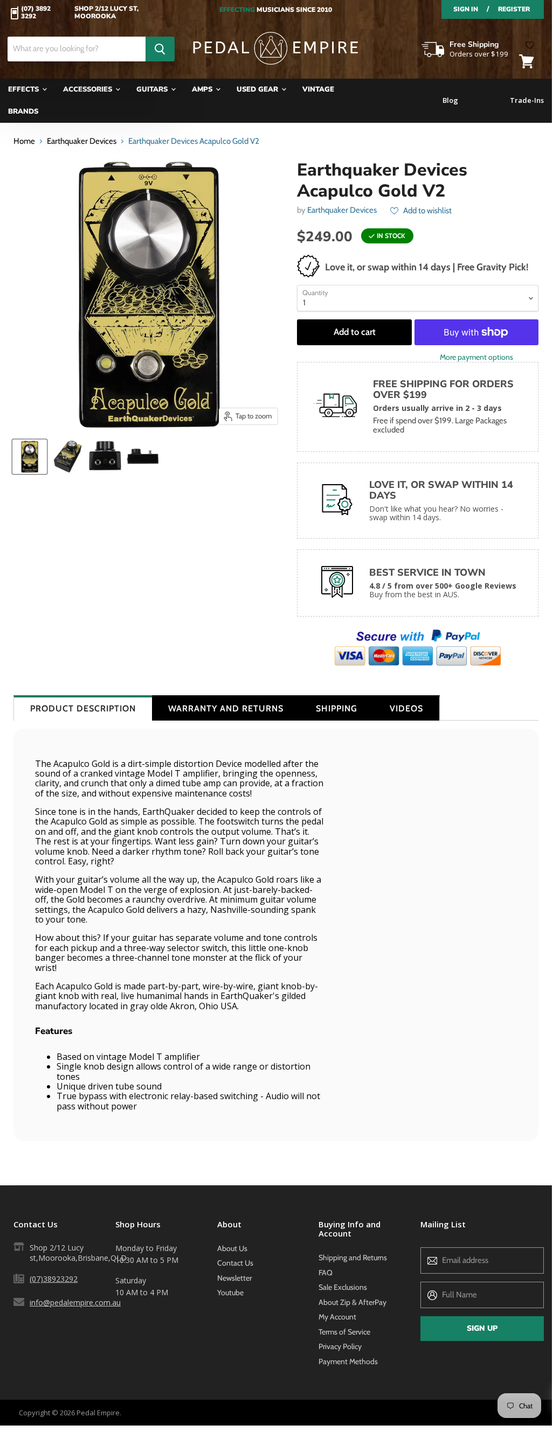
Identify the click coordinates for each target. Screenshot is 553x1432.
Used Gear (258, 89)
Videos (406, 708)
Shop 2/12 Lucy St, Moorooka (106, 12)
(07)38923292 (54, 1279)
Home (24, 141)
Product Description (83, 708)
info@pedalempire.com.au (75, 1302)
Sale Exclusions (343, 1287)
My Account (337, 1317)
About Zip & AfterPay (352, 1302)
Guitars (153, 89)
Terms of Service (344, 1332)
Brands (23, 111)
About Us (232, 1248)
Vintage (318, 89)
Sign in (465, 9)
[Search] (160, 49)
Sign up (482, 1328)
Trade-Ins (527, 100)
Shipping (336, 708)
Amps (203, 89)
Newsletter (234, 1278)
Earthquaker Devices (81, 141)
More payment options (476, 357)
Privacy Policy (340, 1346)
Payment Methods (348, 1361)
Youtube (230, 1292)
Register (514, 9)
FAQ (326, 1272)
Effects (24, 89)
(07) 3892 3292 (36, 12)
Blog (450, 100)
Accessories (88, 89)
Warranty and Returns (226, 708)
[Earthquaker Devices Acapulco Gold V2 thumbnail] (29, 456)
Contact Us (235, 1263)
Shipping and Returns (353, 1257)
